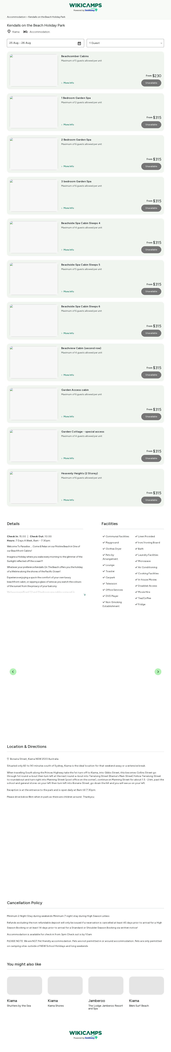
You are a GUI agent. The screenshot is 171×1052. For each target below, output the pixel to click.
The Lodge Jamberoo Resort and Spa (105, 1007)
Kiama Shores (56, 1005)
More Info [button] (68, 83)
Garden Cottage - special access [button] (82, 431)
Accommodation (16, 17)
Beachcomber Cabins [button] (75, 56)
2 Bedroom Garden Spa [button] (76, 139)
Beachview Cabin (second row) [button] (81, 348)
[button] (125, 43)
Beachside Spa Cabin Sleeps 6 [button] (80, 306)
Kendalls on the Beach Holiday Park (46, 17)
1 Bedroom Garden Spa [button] (76, 97)
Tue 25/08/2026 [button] (20, 43)
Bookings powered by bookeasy (85, 1041)
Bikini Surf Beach (139, 1005)
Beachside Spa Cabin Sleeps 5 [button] (80, 264)
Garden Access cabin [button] (75, 389)
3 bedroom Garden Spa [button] (76, 181)
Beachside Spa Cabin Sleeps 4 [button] (80, 223)
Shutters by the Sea (19, 1005)
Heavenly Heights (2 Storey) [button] (79, 473)
